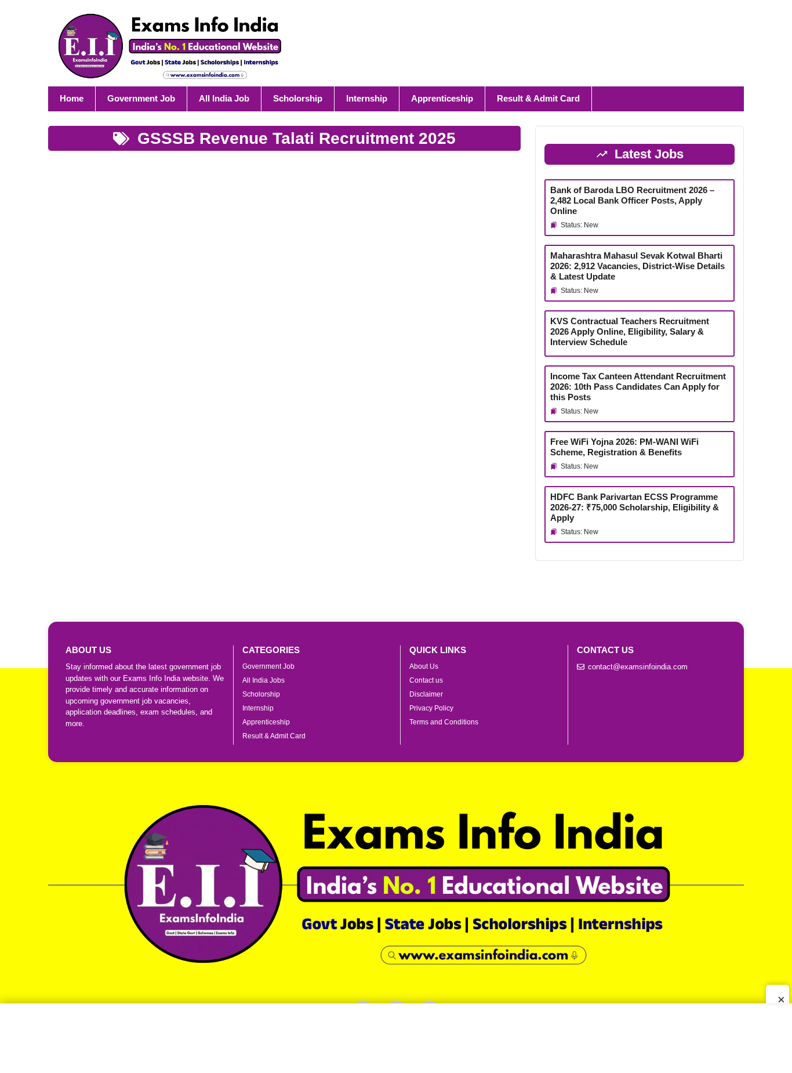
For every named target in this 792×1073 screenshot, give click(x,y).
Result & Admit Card (538, 98)
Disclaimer (426, 694)
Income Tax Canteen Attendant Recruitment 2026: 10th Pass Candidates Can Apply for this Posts (638, 386)
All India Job (224, 98)
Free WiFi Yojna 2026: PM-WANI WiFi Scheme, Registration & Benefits (624, 447)
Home (71, 98)
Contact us (426, 680)
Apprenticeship (442, 98)
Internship (366, 98)
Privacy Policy (431, 708)
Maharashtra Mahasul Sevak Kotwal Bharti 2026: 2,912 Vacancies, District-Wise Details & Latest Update (637, 266)
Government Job (141, 98)
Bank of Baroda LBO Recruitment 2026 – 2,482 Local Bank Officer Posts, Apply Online (632, 200)
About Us (423, 666)
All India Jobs (263, 680)
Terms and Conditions (443, 722)
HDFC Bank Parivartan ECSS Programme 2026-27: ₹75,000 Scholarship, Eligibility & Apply (634, 507)
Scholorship (297, 98)
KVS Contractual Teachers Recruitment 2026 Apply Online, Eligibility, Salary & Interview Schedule (629, 331)
